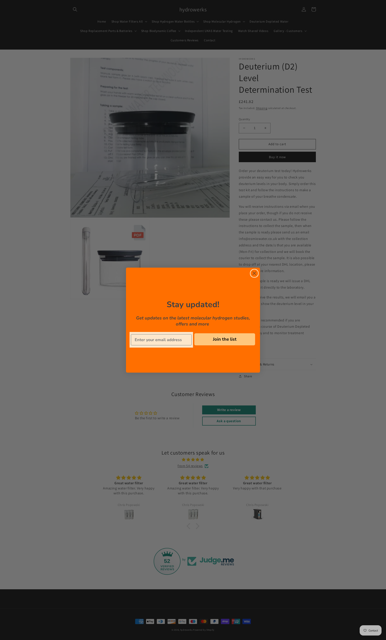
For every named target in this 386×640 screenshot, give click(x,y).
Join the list (225, 339)
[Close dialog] (254, 273)
